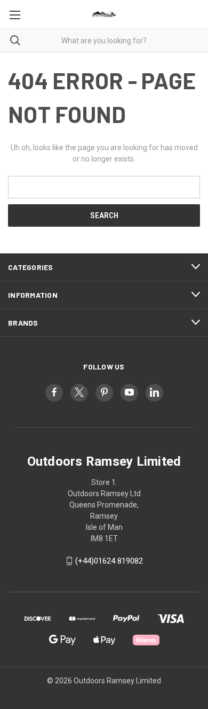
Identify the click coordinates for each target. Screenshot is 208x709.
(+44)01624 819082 (109, 561)
